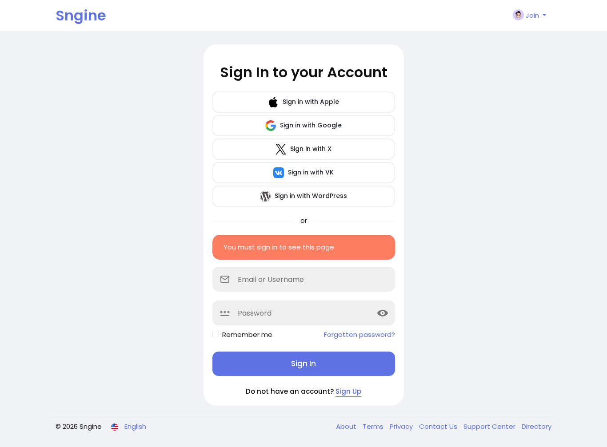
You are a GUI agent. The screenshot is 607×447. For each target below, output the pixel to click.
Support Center (490, 426)
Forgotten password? (359, 334)
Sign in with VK (310, 172)
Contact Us (439, 426)
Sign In (303, 363)
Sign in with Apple (310, 101)
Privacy (402, 426)
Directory (536, 426)
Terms (374, 426)
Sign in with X (309, 148)
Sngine (81, 15)
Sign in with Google (310, 125)
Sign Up (348, 391)
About (347, 426)
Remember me (247, 334)
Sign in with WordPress (310, 195)
